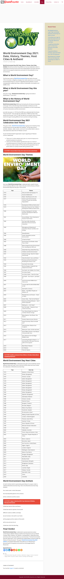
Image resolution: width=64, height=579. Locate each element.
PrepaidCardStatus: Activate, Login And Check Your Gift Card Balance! (54, 52)
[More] (21, 550)
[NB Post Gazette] (10, 2)
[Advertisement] (32, 13)
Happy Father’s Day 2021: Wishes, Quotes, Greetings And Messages (19, 556)
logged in (12, 568)
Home (22, 2)
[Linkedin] (9, 550)
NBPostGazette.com (31, 577)
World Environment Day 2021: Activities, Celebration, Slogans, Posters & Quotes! (21, 555)
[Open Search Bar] (62, 2)
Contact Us (56, 2)
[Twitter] (7, 550)
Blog (42, 2)
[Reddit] (14, 550)
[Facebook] (4, 550)
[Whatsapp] (19, 550)
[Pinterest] (12, 550)
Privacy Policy (49, 2)
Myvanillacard (29, 2)
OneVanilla (36, 2)
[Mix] (16, 550)
